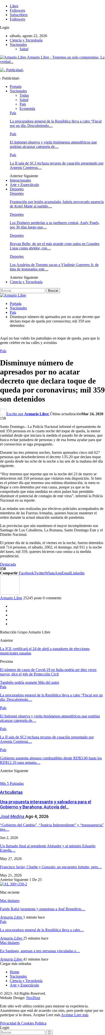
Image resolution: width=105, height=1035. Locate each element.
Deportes (17, 189)
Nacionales (18, 44)
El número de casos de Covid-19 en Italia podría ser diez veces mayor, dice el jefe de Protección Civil (48, 672)
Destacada (8, 564)
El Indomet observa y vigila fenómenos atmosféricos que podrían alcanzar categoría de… (53, 144)
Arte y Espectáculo (24, 185)
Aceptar (67, 1015)
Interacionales (20, 180)
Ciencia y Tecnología (26, 40)
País (23, 104)
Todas (24, 95)
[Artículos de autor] (10, 593)
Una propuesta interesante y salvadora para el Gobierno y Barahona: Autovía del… (45, 804)
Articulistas (11, 792)
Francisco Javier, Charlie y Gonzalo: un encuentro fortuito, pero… (51, 867)
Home (14, 972)
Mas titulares (10, 901)
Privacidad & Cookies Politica (23, 1023)
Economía (27, 108)
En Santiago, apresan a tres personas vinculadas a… (40, 951)
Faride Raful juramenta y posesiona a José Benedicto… (42, 909)
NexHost (33, 998)
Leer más (81, 1015)
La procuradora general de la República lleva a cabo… (42, 930)
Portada (15, 86)
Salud (24, 49)
